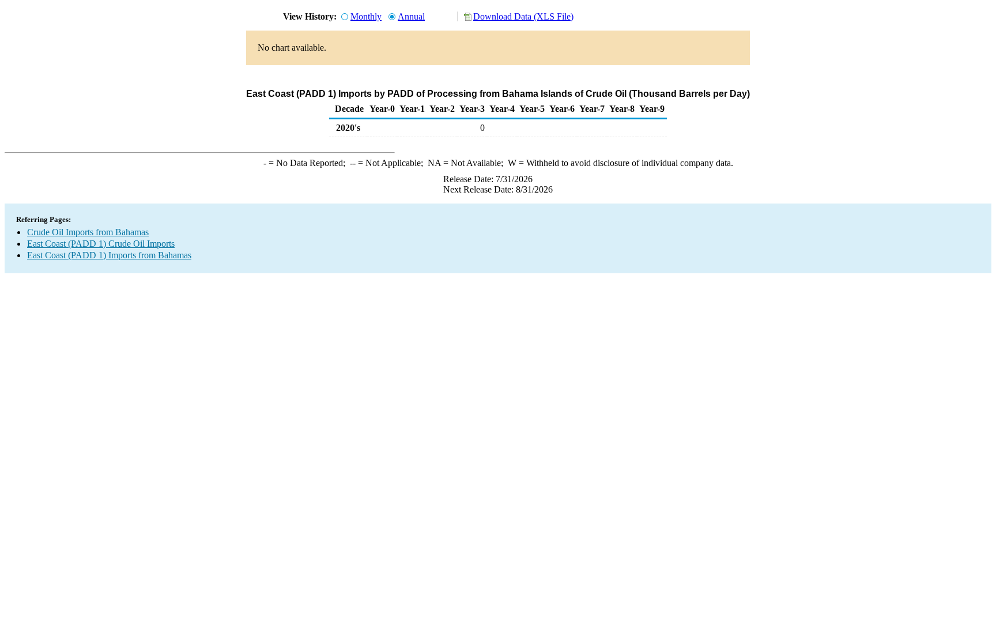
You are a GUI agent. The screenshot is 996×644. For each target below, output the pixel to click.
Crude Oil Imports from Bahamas (88, 232)
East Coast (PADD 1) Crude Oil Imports (101, 243)
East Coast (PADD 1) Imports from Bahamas (109, 255)
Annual (411, 16)
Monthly (366, 16)
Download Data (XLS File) (523, 16)
